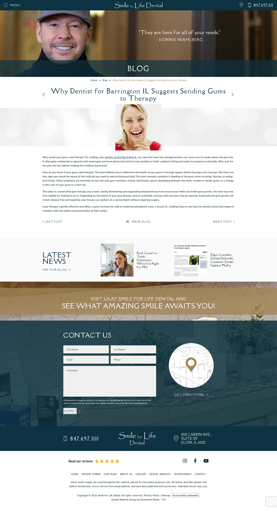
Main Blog (141, 221)
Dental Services (160, 474)
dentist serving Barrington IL (121, 157)
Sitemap (166, 495)
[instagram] (185, 461)
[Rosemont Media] (163, 499)
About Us (126, 474)
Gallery (140, 474)
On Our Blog (54, 270)
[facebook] (195, 461)
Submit (70, 411)
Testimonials (182, 474)
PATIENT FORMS (91, 474)
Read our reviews (80, 461)
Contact (200, 474)
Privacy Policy (151, 495)
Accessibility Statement (185, 495)
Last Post (54, 221)
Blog (104, 80)
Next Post (222, 221)
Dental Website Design (124, 499)
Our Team (110, 474)
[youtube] (206, 461)
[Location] (239, 5)
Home (93, 80)
